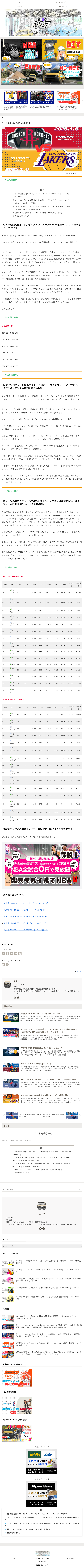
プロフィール (42, 1561)
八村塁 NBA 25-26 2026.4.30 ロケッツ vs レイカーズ (26, 930)
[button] (20, 953)
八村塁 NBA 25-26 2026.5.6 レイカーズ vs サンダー (25, 917)
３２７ (17, 981)
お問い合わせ (69, 1558)
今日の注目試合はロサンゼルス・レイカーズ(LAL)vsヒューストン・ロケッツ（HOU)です (37, 1514)
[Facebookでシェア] (7, 953)
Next (82, 101)
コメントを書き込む (42, 1133)
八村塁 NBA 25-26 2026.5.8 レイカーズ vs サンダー (25, 910)
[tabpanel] (15, 100)
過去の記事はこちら (22, 216)
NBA (5, 944)
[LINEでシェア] (15, 953)
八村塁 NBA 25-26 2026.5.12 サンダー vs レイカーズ (26, 903)
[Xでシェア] (3, 953)
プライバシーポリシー (42, 1558)
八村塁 (12, 944)
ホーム (14, 1558)
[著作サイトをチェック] (3, 964)
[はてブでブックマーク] (11, 953)
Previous (2, 101)
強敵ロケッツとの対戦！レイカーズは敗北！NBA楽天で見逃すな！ (39, 213)
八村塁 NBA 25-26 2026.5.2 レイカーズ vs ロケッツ (25, 923)
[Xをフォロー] (7, 964)
